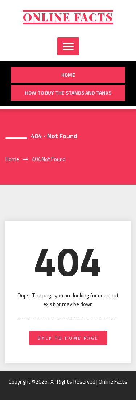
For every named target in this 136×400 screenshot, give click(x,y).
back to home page (68, 338)
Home (68, 75)
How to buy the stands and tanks (68, 92)
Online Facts (68, 17)
